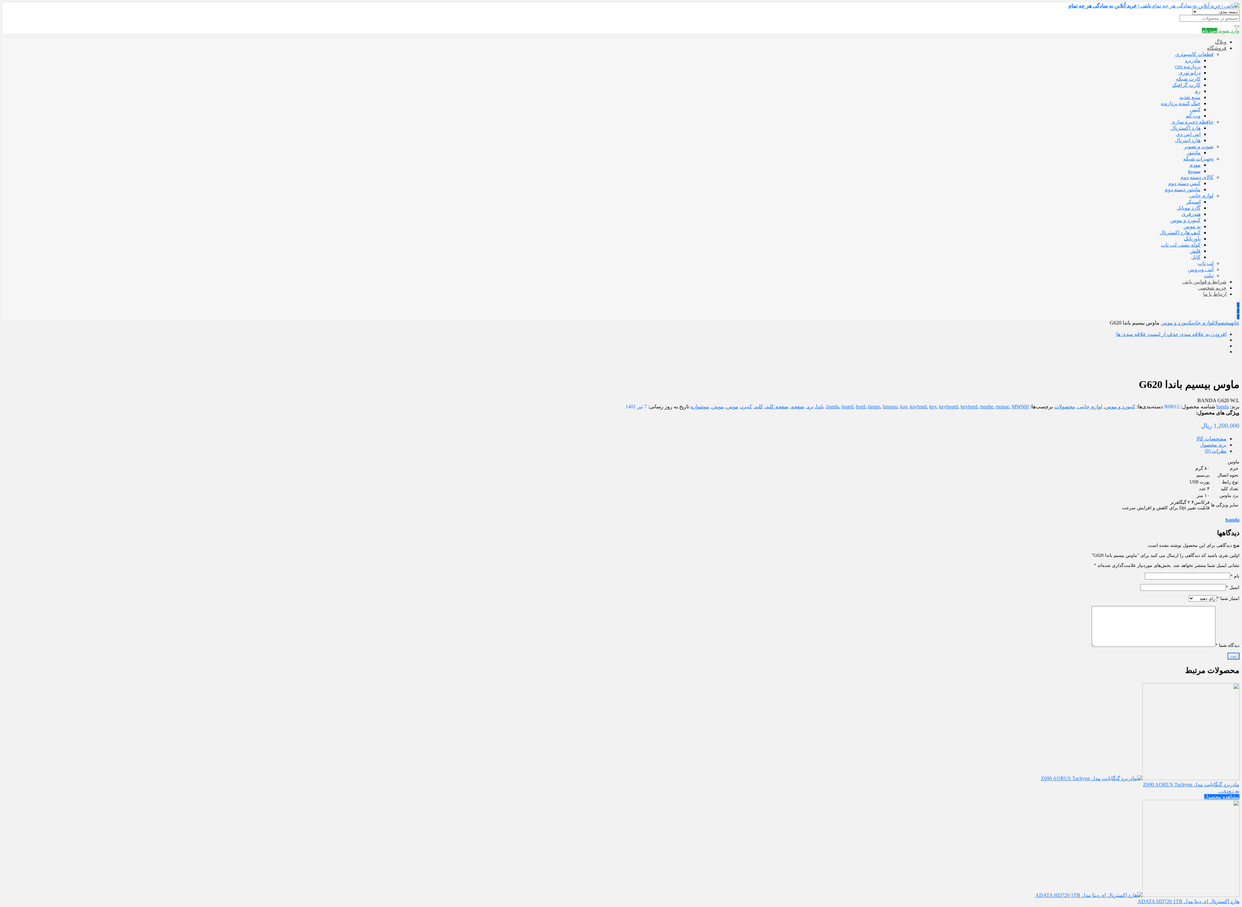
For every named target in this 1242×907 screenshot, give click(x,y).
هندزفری (1191, 214)
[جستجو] (1236, 26)
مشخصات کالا (1211, 438)
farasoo (890, 406)
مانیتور (1193, 152)
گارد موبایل (1189, 208)
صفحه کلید (777, 406)
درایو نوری (1190, 72)
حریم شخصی (1212, 288)
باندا (820, 406)
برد (810, 406)
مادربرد (1193, 60)
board (847, 406)
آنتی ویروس (1201, 269)
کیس (1195, 109)
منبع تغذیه (1190, 97)
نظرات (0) (1215, 451)
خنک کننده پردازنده (1181, 103)
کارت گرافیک (1186, 85)
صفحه (797, 406)
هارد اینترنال (1188, 140)
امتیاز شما (1228, 598)
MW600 (1020, 406)
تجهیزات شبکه (1198, 158)
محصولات (1222, 323)
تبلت (1209, 275)
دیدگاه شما (1227, 645)
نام (1234, 576)
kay (903, 406)
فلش (1195, 251)
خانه (1235, 323)
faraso (874, 406)
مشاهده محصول (1221, 797)
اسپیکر (1193, 202)
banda (1222, 406)
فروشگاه (1216, 48)
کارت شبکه (1188, 79)
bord (860, 406)
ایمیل (1232, 587)
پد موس (1192, 226)
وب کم (1193, 115)
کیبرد (746, 406)
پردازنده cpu (1188, 66)
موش (718, 406)
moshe (986, 406)
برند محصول (1213, 445)
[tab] (614, 439)
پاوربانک (1192, 238)
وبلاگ (1220, 42)
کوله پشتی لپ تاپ (1181, 245)
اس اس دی (1188, 134)
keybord (969, 406)
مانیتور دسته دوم (1183, 189)
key (932, 406)
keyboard (948, 406)
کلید (759, 406)
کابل (1196, 257)
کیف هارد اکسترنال (1180, 232)
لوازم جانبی (1201, 195)
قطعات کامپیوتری (1194, 54)
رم (1198, 91)
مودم (1195, 165)
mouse (1002, 406)
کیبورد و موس (1185, 220)
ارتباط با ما (1214, 294)
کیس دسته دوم (1184, 183)
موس (732, 406)
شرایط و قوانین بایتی (1204, 281)
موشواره (700, 406)
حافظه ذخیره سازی (1192, 122)
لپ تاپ (1206, 263)
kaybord (918, 406)
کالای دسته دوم (1197, 177)
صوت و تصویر (1199, 146)
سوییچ (1194, 171)
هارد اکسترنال (1186, 128)
